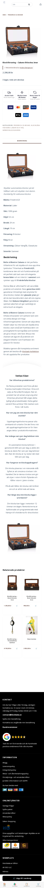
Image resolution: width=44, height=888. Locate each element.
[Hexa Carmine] (32, 625)
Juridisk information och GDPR (15, 781)
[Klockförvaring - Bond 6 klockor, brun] (12, 582)
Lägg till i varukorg (23, 878)
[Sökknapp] (29, 4)
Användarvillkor (9, 813)
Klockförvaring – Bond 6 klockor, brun (12, 598)
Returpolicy (7, 816)
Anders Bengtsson (26, 68)
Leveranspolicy (9, 766)
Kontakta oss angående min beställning (19, 722)
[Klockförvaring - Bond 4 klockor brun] (32, 582)
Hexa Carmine (31, 639)
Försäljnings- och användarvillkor (16, 777)
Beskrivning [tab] (22, 141)
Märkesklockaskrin (11, 130)
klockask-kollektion (30, 351)
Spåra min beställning (11, 719)
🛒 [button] (17, 606)
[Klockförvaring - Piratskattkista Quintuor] (12, 625)
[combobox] (19, 4)
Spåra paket (7, 809)
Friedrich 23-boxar (22, 125)
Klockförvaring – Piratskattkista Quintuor (12, 640)
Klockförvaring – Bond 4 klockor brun (32, 598)
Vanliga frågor (8, 806)
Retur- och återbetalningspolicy (16, 773)
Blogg (5, 762)
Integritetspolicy (9, 770)
